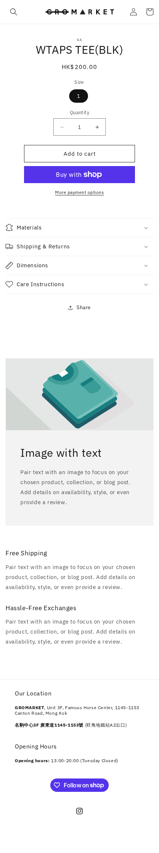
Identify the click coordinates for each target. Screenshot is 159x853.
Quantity (79, 112)
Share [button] (84, 307)
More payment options (79, 192)
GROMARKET (89, 847)
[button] (14, 12)
